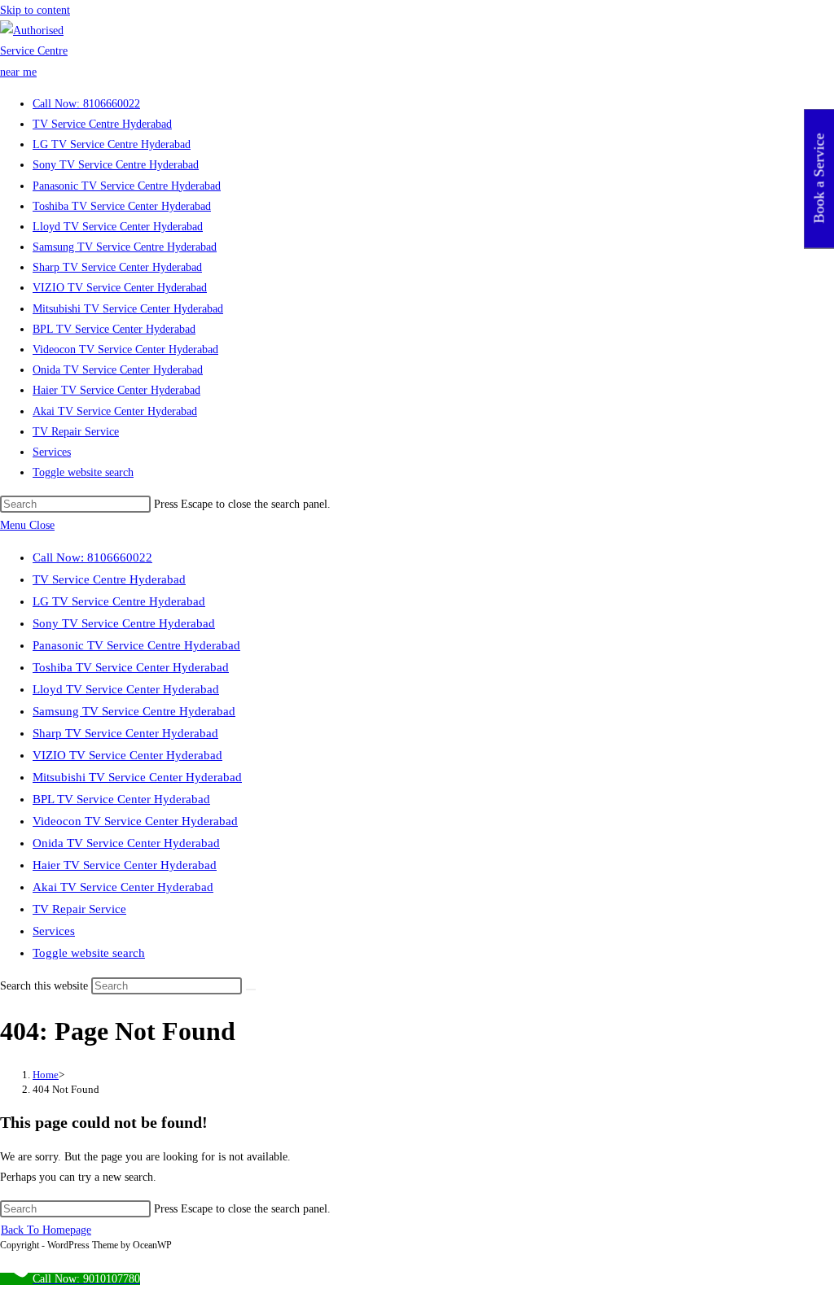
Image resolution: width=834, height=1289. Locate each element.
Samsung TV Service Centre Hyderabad (134, 711)
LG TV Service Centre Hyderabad (119, 601)
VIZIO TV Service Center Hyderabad (127, 755)
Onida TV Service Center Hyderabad (126, 843)
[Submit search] (251, 989)
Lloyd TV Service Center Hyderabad (126, 689)
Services (54, 930)
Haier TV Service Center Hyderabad (125, 865)
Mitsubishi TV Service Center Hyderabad (137, 777)
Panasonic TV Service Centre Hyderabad (136, 645)
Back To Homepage (46, 1230)
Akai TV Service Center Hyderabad (123, 887)
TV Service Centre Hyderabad (109, 579)
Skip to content (35, 10)
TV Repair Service (79, 908)
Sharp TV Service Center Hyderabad (125, 733)
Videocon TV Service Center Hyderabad (135, 821)
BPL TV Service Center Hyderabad (121, 799)
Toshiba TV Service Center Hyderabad (131, 667)
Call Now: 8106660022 (92, 557)
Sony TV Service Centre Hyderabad (124, 623)
